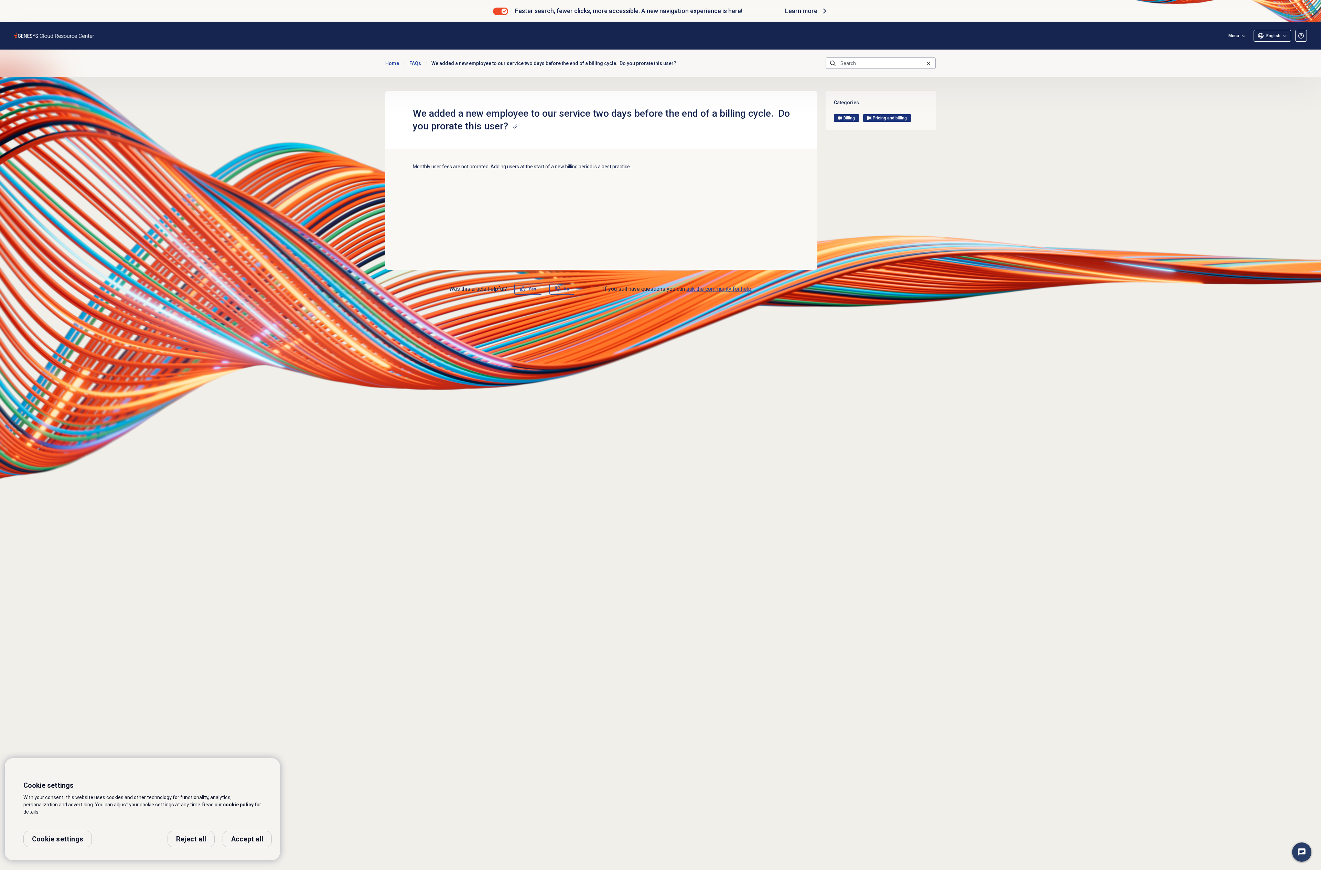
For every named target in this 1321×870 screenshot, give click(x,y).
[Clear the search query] (928, 63)
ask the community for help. (719, 289)
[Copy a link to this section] (515, 126)
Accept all (247, 839)
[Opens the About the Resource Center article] (1301, 36)
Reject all (191, 839)
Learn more (801, 10)
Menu (1233, 35)
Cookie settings (57, 839)
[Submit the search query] (833, 63)
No (566, 289)
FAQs (415, 63)
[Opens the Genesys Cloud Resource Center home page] (54, 35)
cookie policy (238, 804)
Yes (532, 289)
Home (392, 63)
